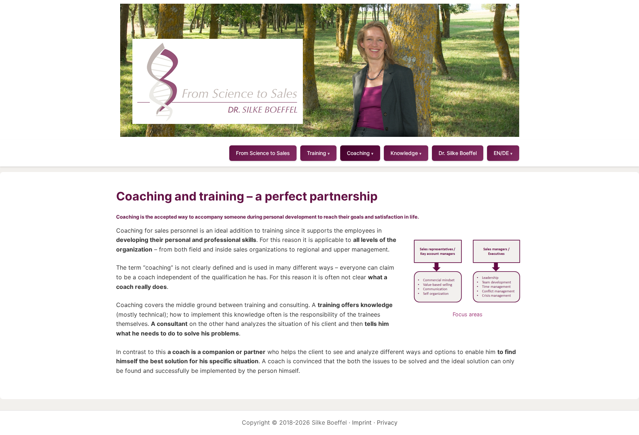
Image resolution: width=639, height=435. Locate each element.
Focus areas (468, 314)
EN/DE (503, 153)
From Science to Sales (263, 153)
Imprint (362, 422)
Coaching (360, 153)
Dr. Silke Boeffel (458, 153)
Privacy (387, 422)
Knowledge (406, 153)
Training (318, 153)
